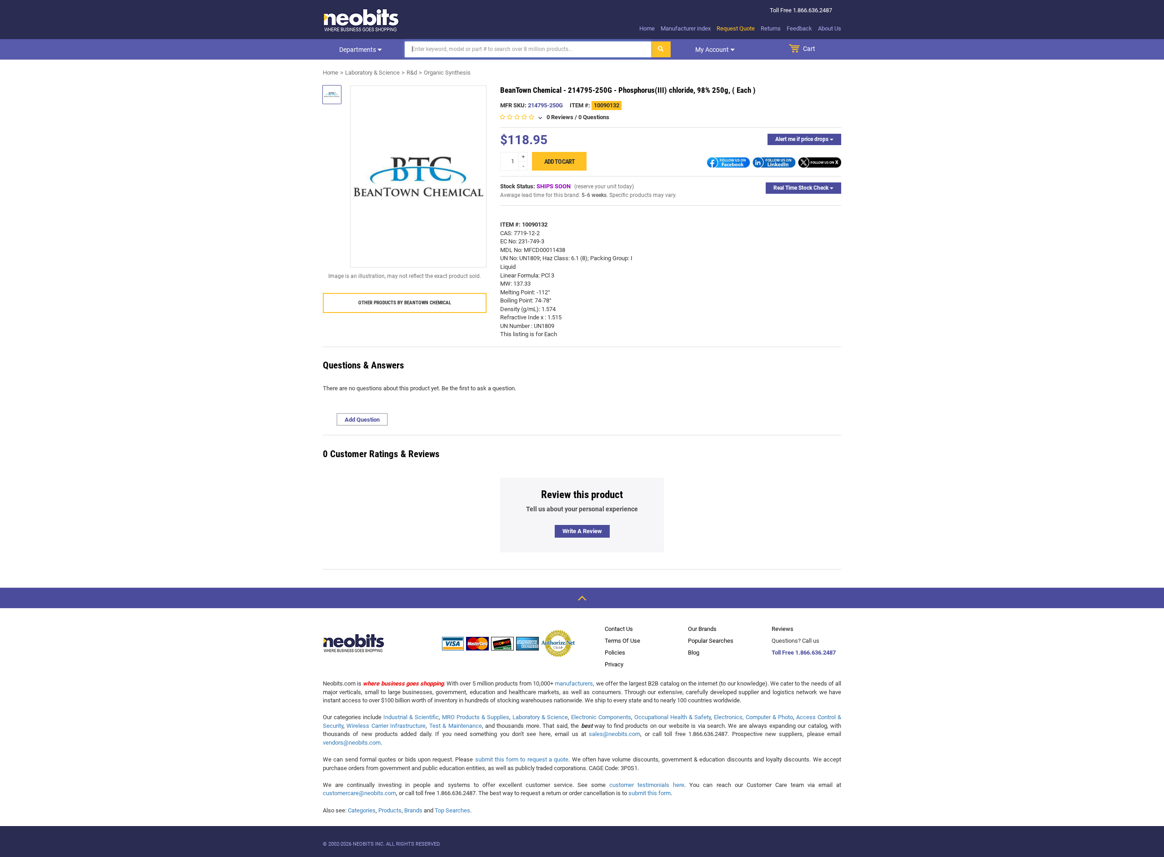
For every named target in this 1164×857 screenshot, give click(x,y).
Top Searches (452, 810)
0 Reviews (560, 117)
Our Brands (702, 628)
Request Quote (736, 28)
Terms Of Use (622, 640)
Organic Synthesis (447, 72)
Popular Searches (710, 640)
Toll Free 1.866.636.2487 (804, 652)
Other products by (404, 303)
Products (389, 810)
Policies (615, 652)
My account (712, 49)
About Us (829, 28)
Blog (693, 652)
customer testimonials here (646, 784)
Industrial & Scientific (411, 717)
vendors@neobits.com (352, 742)
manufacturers (574, 683)
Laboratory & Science (372, 72)
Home (647, 28)
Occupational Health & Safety (672, 717)
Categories (362, 810)
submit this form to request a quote (522, 759)
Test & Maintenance (455, 725)
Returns (771, 28)
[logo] (361, 20)
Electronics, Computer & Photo (753, 717)
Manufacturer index (686, 28)
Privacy (614, 664)
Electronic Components (601, 717)
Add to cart (559, 161)
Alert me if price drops (802, 139)
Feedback (799, 28)
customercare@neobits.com (359, 793)
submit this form (649, 793)
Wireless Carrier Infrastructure (386, 725)
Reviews (782, 628)
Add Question (362, 419)
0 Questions (593, 117)
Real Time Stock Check (801, 188)
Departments (358, 49)
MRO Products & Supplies (475, 717)
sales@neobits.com (614, 734)
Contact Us (619, 628)
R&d (411, 72)
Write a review (582, 531)
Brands (413, 810)
